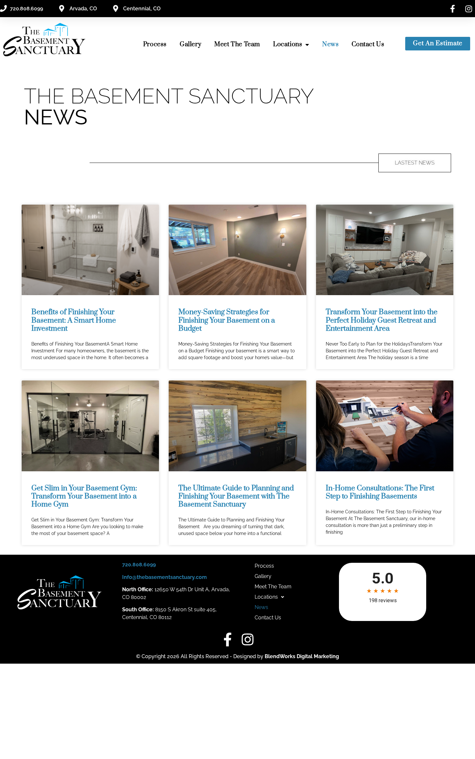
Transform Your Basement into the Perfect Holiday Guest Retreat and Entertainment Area (382, 320)
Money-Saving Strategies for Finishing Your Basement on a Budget (226, 320)
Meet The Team (237, 44)
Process (155, 44)
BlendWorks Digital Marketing (302, 656)
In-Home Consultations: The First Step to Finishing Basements (380, 492)
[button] (269, 597)
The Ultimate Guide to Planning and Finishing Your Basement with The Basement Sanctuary (236, 496)
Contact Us (368, 44)
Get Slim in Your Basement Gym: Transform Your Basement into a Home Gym (84, 496)
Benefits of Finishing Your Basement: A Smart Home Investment (73, 320)
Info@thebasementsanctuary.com (164, 577)
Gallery (190, 44)
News (330, 44)
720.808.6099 (139, 564)
